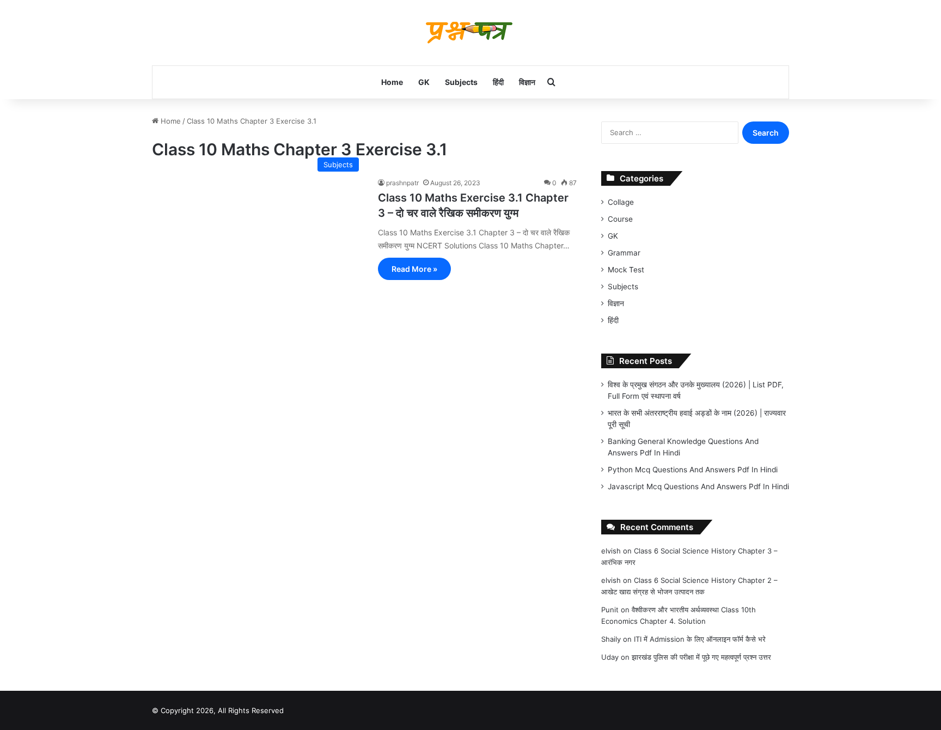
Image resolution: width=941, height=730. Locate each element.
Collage (621, 202)
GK (424, 82)
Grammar (624, 252)
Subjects (461, 82)
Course (620, 219)
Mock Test (626, 269)
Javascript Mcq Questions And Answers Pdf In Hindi (698, 486)
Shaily (611, 639)
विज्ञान (527, 82)
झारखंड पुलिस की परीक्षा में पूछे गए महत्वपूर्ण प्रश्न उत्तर (701, 657)
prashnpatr (402, 183)
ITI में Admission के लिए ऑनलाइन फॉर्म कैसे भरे (700, 639)
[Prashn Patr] (470, 33)
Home (392, 82)
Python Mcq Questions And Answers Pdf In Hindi (693, 469)
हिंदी (498, 82)
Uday (610, 657)
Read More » (414, 268)
